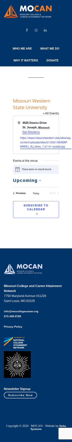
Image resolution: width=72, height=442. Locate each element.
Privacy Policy (13, 326)
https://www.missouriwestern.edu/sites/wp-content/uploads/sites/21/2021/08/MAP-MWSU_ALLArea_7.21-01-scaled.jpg (45, 142)
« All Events (51, 113)
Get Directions (31, 132)
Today (36, 193)
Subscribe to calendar (36, 207)
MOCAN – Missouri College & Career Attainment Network (28, 11)
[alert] (36, 169)
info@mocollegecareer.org (21, 311)
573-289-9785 (12, 316)
